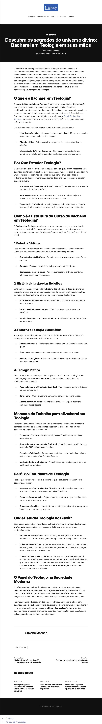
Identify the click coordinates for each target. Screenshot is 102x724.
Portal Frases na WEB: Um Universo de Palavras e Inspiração (51, 687)
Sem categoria (51, 35)
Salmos (71, 17)
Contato (9, 718)
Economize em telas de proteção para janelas (72, 661)
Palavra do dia (43, 17)
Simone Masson (52, 50)
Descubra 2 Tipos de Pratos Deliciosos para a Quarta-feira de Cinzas (75, 687)
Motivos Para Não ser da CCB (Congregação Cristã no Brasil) (27, 661)
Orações (31, 17)
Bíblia (53, 17)
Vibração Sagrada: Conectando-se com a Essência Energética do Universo (24, 688)
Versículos (61, 17)
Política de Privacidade (16, 722)
